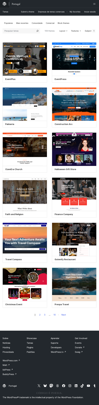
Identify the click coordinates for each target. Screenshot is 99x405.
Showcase (32, 338)
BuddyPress (10, 374)
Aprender (55, 338)
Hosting (6, 347)
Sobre (5, 338)
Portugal (13, 386)
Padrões (31, 352)
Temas (5, 12)
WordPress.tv (58, 352)
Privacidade (8, 352)
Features (75, 31)
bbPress (8, 369)
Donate (80, 347)
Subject (89, 31)
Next (63, 314)
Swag (79, 352)
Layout (62, 31)
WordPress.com (11, 360)
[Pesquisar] (37, 30)
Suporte (54, 343)
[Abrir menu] (95, 4)
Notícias (6, 343)
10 (54, 314)
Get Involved (81, 338)
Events (78, 343)
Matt (6, 365)
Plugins (30, 347)
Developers (56, 347)
